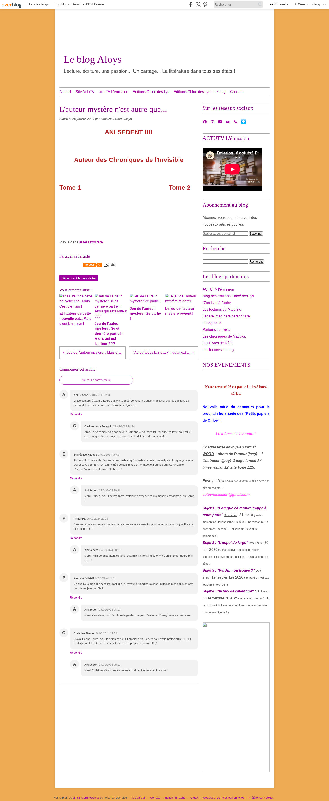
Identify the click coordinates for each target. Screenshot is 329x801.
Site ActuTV (85, 92)
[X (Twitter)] (198, 4)
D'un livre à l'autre (217, 303)
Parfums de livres (216, 330)
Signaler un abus (175, 797)
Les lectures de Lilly (218, 350)
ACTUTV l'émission (218, 289)
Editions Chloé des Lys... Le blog (200, 92)
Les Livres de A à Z (218, 343)
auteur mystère (91, 242)
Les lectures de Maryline (222, 309)
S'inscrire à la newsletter (79, 278)
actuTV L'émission (113, 92)
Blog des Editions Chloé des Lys (228, 296)
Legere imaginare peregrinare (226, 316)
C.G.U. (194, 797)
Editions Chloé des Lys (151, 92)
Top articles (138, 797)
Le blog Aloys (93, 59)
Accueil (65, 92)
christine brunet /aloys (86, 797)
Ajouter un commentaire (96, 380)
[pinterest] (205, 4)
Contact (236, 92)
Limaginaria (212, 323)
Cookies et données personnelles (223, 797)
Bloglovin (243, 121)
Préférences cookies (261, 797)
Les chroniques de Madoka (224, 336)
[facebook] (190, 4)
